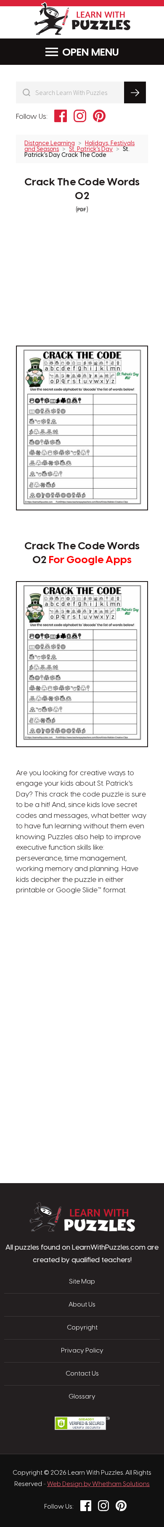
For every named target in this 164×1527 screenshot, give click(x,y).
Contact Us (82, 1374)
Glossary (82, 1397)
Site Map (82, 1281)
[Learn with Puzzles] (82, 1229)
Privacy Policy (82, 1351)
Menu (105, 52)
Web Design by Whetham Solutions (98, 1484)
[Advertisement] (82, 935)
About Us (82, 1305)
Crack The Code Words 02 (82, 189)
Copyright (82, 1328)
